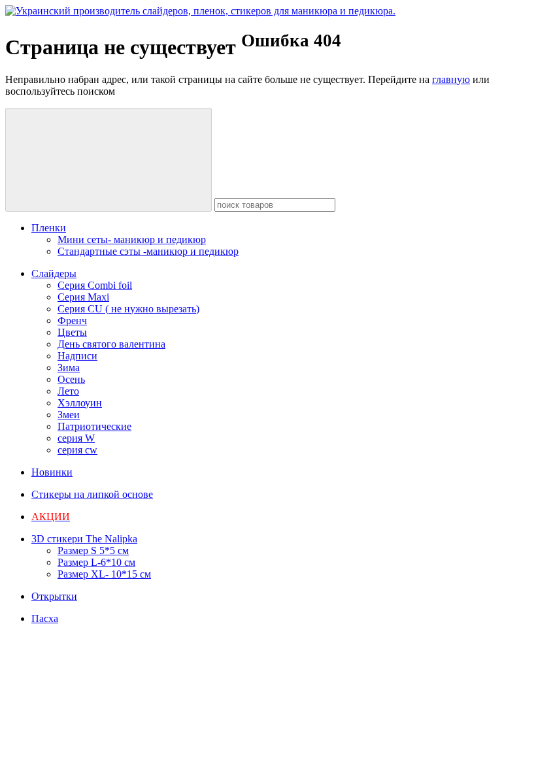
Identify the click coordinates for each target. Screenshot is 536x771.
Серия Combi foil (95, 285)
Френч (72, 320)
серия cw (77, 449)
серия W (76, 438)
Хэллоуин (80, 402)
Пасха (44, 618)
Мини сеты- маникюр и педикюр (132, 239)
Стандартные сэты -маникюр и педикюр (148, 251)
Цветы (72, 332)
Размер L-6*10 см (96, 562)
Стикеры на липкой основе (92, 494)
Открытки (54, 596)
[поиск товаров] (108, 160)
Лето (68, 391)
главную (451, 79)
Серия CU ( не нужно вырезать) (128, 308)
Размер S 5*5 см (93, 550)
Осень (71, 379)
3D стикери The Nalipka (84, 538)
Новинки (52, 472)
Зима (69, 367)
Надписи (77, 355)
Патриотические (94, 426)
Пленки (48, 227)
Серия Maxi (83, 297)
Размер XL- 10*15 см (104, 574)
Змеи (69, 414)
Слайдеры (53, 273)
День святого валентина (111, 344)
